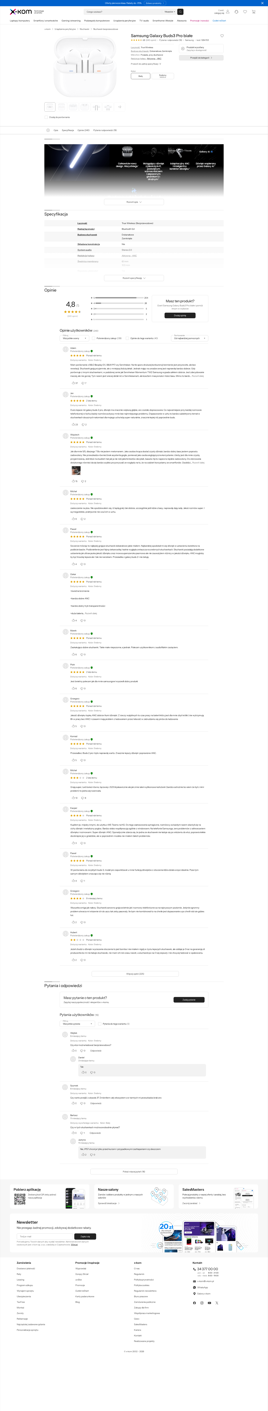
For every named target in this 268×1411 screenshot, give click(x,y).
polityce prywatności (139, 718)
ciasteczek (108, 692)
